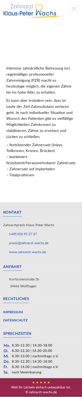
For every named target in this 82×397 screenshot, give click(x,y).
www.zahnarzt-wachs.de (27, 252)
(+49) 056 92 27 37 (23, 234)
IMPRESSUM (13, 312)
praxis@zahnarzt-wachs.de (28, 243)
